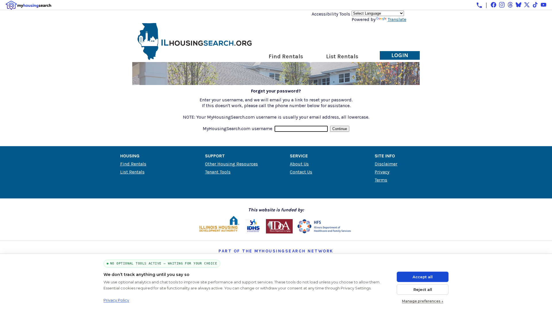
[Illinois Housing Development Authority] (219, 232)
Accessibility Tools (331, 14)
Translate (397, 19)
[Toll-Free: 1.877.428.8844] (479, 5)
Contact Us (301, 172)
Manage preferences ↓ (422, 301)
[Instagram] (502, 4)
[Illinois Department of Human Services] (253, 232)
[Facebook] (493, 4)
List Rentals (342, 56)
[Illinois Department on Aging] (279, 232)
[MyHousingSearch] (28, 5)
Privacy (382, 172)
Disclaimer (386, 164)
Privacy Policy (116, 300)
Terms (381, 180)
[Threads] (510, 4)
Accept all (423, 277)
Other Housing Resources (231, 164)
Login (399, 55)
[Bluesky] (518, 4)
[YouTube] (543, 4)
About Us (299, 164)
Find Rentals (286, 56)
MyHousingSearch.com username (237, 128)
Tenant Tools (218, 172)
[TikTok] (535, 4)
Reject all (422, 289)
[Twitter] (527, 4)
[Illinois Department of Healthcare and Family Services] (324, 232)
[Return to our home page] (194, 57)
